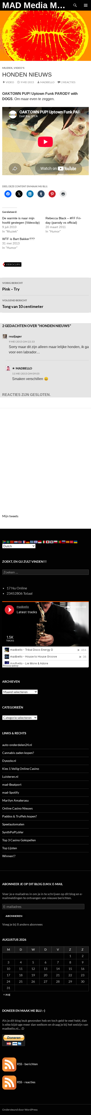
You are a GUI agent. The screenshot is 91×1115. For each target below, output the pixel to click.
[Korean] (52, 541)
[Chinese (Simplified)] (12, 541)
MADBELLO (47, 82)
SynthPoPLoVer (13, 832)
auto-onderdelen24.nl (17, 745)
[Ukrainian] (76, 541)
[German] (28, 541)
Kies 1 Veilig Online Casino (20, 768)
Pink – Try (12, 286)
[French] (24, 541)
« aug (6, 994)
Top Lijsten (9, 848)
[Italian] (44, 541)
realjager (15, 336)
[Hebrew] (36, 541)
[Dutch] (16, 541)
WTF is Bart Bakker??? (18, 239)
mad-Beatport (11, 784)
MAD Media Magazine (36, 5)
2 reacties (68, 82)
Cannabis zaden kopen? (18, 753)
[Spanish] (68, 541)
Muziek (7, 67)
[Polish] (56, 541)
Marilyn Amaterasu (15, 800)
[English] (20, 541)
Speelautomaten (13, 824)
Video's (19, 67)
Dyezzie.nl (9, 761)
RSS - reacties (25, 1082)
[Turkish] (72, 541)
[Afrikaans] (4, 541)
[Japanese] (48, 541)
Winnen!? (8, 856)
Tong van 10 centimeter (22, 304)
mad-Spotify (10, 792)
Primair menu (85, 5)
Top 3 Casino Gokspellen (19, 840)
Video (10, 82)
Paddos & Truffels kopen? (19, 816)
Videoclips (13, 264)
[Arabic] (8, 541)
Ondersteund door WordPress (20, 1109)
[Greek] (32, 541)
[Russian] (64, 541)
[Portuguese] (60, 541)
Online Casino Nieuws (17, 808)
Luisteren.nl (10, 776)
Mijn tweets (10, 516)
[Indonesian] (40, 541)
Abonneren (14, 916)
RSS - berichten (27, 1064)
